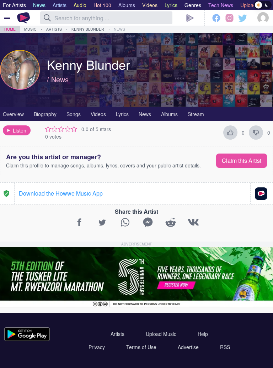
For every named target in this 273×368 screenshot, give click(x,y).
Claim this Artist (241, 160)
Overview (13, 114)
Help (203, 333)
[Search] (47, 17)
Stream (196, 114)
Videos (98, 114)
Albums (169, 114)
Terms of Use (141, 347)
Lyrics (122, 114)
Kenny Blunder (87, 29)
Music (30, 29)
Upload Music (161, 333)
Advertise (188, 347)
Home (10, 29)
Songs (73, 114)
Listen (19, 130)
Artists (54, 29)
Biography (45, 114)
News (119, 29)
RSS (225, 347)
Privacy (97, 347)
